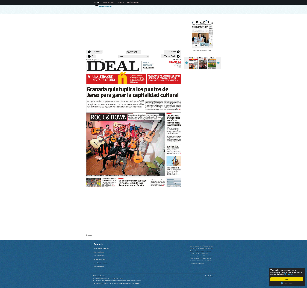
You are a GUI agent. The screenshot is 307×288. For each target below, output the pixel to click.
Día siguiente (170, 52)
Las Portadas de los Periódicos (202, 50)
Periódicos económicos (100, 263)
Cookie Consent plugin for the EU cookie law (287, 283)
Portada (97, 2)
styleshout (136, 283)
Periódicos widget (133, 2)
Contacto (121, 2)
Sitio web (178, 60)
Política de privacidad (99, 276)
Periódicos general (99, 255)
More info (288, 274)
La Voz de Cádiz (169, 56)
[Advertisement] (133, 32)
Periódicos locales (99, 266)
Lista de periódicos (99, 252)
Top (211, 276)
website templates (126, 283)
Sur (93, 56)
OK (286, 279)
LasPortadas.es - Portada (100, 283)
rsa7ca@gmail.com (103, 248)
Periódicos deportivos (100, 259)
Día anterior (96, 52)
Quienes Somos (108, 2)
